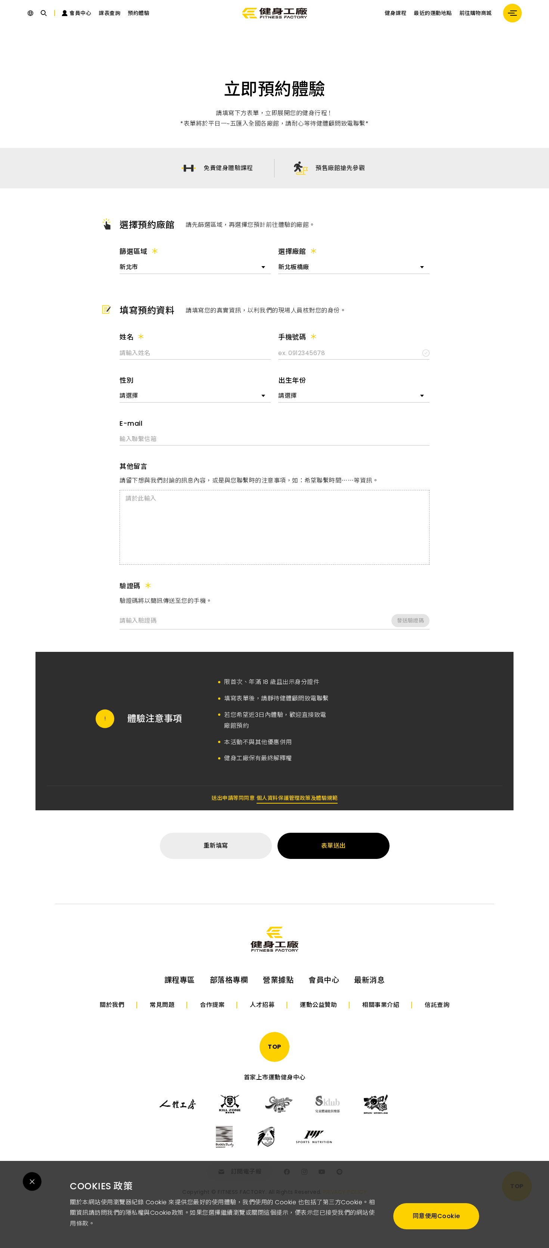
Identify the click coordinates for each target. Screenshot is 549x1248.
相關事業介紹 (380, 1005)
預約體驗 (138, 13)
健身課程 (395, 13)
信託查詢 (437, 1005)
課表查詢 (109, 13)
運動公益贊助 (318, 1005)
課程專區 (179, 980)
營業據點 (278, 980)
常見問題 (162, 1005)
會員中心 (323, 980)
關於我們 (112, 1005)
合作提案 (212, 1005)
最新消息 (369, 980)
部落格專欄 (229, 980)
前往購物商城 (475, 13)
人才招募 (262, 1005)
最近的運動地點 (433, 13)
